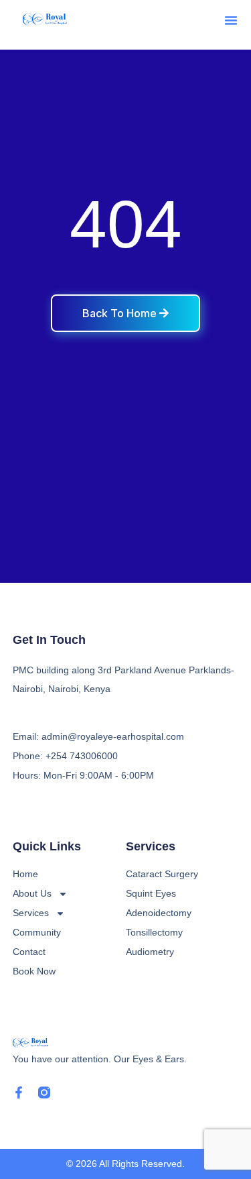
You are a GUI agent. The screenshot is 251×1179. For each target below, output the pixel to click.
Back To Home (120, 313)
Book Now (34, 971)
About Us (32, 893)
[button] (231, 20)
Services (31, 912)
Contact (29, 951)
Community (37, 932)
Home (25, 873)
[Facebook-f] (19, 1092)
